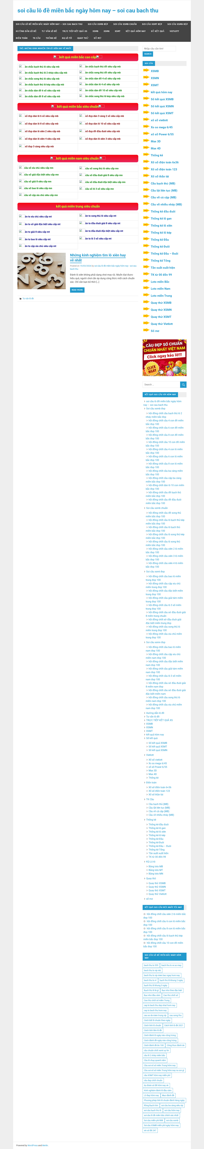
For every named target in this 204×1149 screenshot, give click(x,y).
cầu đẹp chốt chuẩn (153, 1080)
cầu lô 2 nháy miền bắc (154, 1055)
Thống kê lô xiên (161, 225)
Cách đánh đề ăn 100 (154, 1045)
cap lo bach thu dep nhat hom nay (159, 1005)
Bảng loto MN (156, 873)
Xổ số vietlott (155, 759)
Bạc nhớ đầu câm (152, 995)
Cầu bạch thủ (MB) (163, 183)
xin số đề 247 (150, 1130)
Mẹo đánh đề (168, 1095)
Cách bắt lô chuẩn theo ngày (157, 1020)
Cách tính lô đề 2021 (173, 1025)
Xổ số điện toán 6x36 (165, 162)
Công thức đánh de (175, 1045)
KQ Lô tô (67, 38)
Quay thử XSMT (161, 317)
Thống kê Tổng (160, 260)
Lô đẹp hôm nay (151, 1095)
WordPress (33, 1145)
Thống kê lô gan (161, 218)
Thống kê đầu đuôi (163, 211)
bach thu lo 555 (151, 965)
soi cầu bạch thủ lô (152, 1110)
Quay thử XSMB (161, 302)
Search (147, 54)
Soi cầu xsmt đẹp (152, 24)
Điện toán (21, 38)
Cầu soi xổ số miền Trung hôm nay (160, 1065)
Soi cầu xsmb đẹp (98, 24)
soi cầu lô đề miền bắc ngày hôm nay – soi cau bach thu (87, 10)
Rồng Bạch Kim (151, 1105)
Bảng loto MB (156, 866)
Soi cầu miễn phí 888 (153, 1120)
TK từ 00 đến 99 (161, 274)
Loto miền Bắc (160, 282)
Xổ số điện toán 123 (164, 169)
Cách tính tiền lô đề (153, 1030)
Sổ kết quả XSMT (162, 113)
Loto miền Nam (160, 288)
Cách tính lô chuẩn (152, 1025)
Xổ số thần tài (160, 176)
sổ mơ (97, 38)
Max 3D (156, 141)
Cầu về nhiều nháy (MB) (166, 204)
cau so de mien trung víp (155, 1015)
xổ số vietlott (159, 120)
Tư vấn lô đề (49, 31)
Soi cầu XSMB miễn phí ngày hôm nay (161, 1125)
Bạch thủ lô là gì (151, 990)
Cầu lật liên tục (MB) (164, 190)
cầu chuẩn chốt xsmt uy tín (156, 1050)
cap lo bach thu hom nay (155, 1010)
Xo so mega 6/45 (162, 127)
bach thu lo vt (150, 980)
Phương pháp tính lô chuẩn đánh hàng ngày (164, 1100)
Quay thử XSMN (161, 310)
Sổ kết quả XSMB (162, 99)
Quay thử (82, 38)
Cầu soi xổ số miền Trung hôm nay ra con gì (164, 1070)
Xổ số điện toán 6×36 (160, 787)
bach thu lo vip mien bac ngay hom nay (162, 975)
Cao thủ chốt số (170, 995)
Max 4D (156, 148)
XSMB (95, 31)
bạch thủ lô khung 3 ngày (155, 985)
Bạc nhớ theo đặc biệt (172, 990)
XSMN (106, 31)
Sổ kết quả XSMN (162, 106)
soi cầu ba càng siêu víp (172, 1105)
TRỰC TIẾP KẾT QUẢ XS (74, 31)
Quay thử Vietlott (162, 324)
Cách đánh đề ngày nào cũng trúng (160, 1040)
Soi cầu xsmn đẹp (177, 24)
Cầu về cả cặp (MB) (163, 197)
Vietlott (174, 31)
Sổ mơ (155, 331)
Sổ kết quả (157, 31)
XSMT (117, 31)
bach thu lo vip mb (152, 970)
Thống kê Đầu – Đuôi (164, 253)
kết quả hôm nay (136, 31)
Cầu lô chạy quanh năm (155, 1060)
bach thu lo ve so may (171, 965)
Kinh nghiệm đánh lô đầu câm (157, 1090)
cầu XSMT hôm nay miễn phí (157, 1075)
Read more (77, 290)
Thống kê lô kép (161, 232)
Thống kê (51, 38)
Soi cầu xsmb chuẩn (125, 24)
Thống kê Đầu (160, 239)
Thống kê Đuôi (160, 246)
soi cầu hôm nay (172, 1110)
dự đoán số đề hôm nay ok (156, 1085)
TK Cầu (36, 38)
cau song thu (176, 1015)
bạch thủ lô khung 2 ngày (171, 980)
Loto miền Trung (161, 295)
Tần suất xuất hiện (163, 267)
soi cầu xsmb (172, 1120)
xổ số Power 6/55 (162, 134)
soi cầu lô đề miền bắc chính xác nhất (161, 1115)
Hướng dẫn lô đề (26, 31)
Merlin (45, 1145)
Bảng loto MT (156, 870)
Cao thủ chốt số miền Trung (157, 1000)
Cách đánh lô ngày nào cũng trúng (160, 1035)
